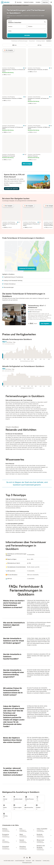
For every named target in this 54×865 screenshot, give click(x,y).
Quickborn (48, 40)
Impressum (28, 860)
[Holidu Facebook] (30, 857)
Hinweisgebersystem (27, 862)
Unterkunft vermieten (28, 2)
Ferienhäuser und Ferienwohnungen (19, 40)
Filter (40, 45)
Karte (15, 45)
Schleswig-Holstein (40, 40)
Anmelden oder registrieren (11, 188)
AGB (33, 860)
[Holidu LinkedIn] (27, 857)
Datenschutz (38, 860)
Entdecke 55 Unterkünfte (27, 268)
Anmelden (38, 2)
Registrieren (45, 2)
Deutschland (32, 40)
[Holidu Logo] (7, 2)
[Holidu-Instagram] (24, 857)
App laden (19, 2)
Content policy (46, 860)
